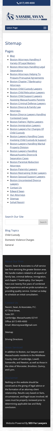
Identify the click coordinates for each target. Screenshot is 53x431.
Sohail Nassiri (17, 202)
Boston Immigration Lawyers (25, 125)
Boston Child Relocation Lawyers (27, 92)
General (9, 244)
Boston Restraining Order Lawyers (28, 173)
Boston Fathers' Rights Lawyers (26, 121)
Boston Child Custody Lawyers (26, 88)
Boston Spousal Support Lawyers (27, 176)
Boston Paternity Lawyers (23, 169)
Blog (12, 55)
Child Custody (12, 234)
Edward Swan (17, 191)
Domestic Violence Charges (19, 239)
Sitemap (14, 198)
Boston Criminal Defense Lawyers (28, 103)
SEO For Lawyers (37, 423)
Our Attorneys (17, 194)
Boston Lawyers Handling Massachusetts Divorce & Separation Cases (23, 154)
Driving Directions (14, 339)
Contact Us (16, 187)
